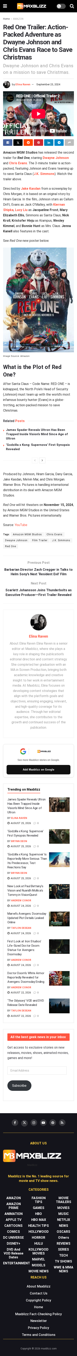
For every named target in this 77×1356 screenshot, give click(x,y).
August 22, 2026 (20, 992)
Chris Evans (18, 163)
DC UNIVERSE (13, 1238)
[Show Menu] (5, 6)
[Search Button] (72, 6)
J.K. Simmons (44, 174)
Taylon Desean (21, 928)
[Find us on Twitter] (24, 1123)
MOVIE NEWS (39, 1271)
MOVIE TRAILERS (63, 1200)
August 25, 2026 (20, 823)
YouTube (21, 525)
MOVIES (63, 1208)
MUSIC (63, 1214)
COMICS (13, 1232)
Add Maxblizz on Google (38, 769)
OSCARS (63, 1232)
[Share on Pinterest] (38, 142)
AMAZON (18, 18)
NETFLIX (63, 1220)
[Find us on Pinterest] (52, 1122)
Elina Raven (22, 84)
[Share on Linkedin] (48, 142)
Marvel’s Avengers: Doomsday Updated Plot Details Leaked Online (26, 918)
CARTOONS (13, 1226)
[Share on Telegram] (59, 142)
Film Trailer (39, 540)
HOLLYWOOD (39, 1232)
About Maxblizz (39, 1286)
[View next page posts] (42, 460)
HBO (38, 1214)
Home (6, 18)
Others (63, 1238)
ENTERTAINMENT (16, 1263)
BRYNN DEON (19, 841)
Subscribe (19, 1086)
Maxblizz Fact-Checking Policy (38, 1314)
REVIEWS (63, 1243)
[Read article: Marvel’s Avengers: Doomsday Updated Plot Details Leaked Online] (59, 919)
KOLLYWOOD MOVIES (38, 1251)
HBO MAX (38, 1220)
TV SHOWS (63, 1261)
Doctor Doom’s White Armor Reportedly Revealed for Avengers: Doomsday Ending (25, 977)
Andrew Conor (21, 900)
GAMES (38, 1208)
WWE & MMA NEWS (63, 1269)
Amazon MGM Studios (27, 534)
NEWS (63, 1226)
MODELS (38, 1265)
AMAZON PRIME (13, 1206)
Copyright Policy (38, 1300)
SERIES (63, 1249)
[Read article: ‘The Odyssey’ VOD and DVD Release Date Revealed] (59, 1006)
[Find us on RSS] (62, 1122)
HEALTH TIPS (38, 1226)
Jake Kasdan (30, 189)
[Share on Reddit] (28, 142)
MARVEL (38, 1259)
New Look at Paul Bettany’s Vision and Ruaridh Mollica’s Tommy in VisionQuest (25, 890)
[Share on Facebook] (7, 142)
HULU (38, 1243)
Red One (10, 546)
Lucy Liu (21, 210)
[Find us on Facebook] (15, 1122)
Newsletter (38, 1321)
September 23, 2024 (48, 84)
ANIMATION (14, 1214)
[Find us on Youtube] (43, 1122)
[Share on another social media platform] (69, 142)
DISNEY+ (13, 1243)
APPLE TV (13, 1220)
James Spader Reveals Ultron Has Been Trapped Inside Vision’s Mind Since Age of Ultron (37, 434)
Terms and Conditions (38, 1335)
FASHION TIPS (39, 1200)
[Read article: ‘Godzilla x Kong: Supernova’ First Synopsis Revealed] (59, 836)
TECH (63, 1255)
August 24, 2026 (20, 905)
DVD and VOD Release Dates (13, 1253)
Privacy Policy (38, 1328)
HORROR (38, 1238)
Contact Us (38, 1293)
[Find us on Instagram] (34, 1122)
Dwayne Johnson (56, 158)
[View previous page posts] (35, 460)
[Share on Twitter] (18, 142)
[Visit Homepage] (31, 6)
